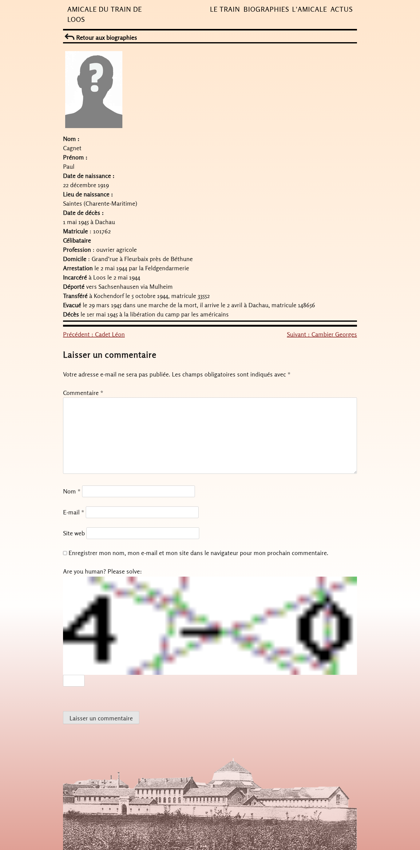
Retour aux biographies (106, 37)
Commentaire (83, 393)
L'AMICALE (309, 9)
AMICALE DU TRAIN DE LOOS (104, 14)
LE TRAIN (225, 9)
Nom (72, 491)
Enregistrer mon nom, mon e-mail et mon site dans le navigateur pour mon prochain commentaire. (198, 553)
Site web (74, 533)
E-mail (73, 512)
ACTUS (342, 9)
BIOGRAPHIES (266, 9)
